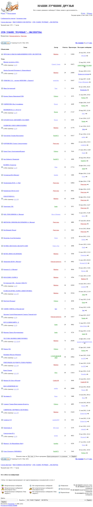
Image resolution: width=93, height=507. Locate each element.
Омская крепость (14, 36)
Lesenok (83, 287)
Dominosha (83, 90)
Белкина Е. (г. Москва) (10, 269)
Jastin (83, 168)
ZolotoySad (83, 413)
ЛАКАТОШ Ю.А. (9, 196)
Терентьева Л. (7, 428)
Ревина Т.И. (7, 349)
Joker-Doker (83, 326)
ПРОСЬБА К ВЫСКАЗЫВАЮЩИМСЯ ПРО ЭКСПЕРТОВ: (22, 54)
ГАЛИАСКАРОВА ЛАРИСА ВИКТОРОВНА (17, 291)
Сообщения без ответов (8, 18)
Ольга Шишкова (83, 82)
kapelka (56, 443)
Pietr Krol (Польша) (9, 301)
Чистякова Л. (7, 396)
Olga (55, 167)
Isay (56, 309)
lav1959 (83, 358)
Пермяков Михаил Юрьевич (12, 354)
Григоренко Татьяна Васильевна (13, 135)
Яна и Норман (55, 214)
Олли (83, 176)
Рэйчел (56, 96)
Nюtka (83, 121)
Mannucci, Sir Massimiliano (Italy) (13, 443)
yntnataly (83, 429)
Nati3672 (56, 135)
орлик (56, 435)
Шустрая (56, 428)
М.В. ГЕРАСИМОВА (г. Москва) (13, 214)
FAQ (83, 13)
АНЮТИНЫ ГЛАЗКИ (85, 65)
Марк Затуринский (9, 88)
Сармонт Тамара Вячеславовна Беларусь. (16, 404)
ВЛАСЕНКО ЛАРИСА (10, 277)
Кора (55, 396)
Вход (3, 13)
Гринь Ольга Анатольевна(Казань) (14, 151)
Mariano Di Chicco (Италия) (11, 380)
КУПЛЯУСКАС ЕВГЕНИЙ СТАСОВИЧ (16, 120)
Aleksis (83, 239)
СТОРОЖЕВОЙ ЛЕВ (56, 356)
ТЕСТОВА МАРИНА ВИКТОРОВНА (15, 338)
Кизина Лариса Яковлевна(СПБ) (13, 96)
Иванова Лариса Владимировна (13, 332)
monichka (56, 80)
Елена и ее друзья (83, 74)
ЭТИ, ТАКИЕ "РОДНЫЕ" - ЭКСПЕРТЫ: (45, 22)
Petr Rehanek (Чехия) (9, 230)
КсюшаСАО (83, 263)
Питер (56, 112)
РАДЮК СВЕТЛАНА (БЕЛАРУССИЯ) (15, 246)
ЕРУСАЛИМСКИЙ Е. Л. (11, 322)
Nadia (83, 153)
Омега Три (56, 246)
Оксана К (83, 437)
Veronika (83, 374)
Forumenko (11, 504)
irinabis (56, 175)
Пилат (56, 104)
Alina (83, 294)
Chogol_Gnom (56, 64)
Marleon (55, 54)
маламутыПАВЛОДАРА (84, 342)
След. (90, 43)
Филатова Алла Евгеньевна (12, 238)
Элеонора (84, 255)
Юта (56, 372)
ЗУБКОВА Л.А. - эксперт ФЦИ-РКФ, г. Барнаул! (18, 80)
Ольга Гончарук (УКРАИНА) (12, 451)
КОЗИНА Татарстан (9, 165)
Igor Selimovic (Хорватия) (11, 159)
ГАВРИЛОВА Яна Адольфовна (13, 104)
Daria (83, 302)
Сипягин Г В (7, 420)
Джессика (24, 36)
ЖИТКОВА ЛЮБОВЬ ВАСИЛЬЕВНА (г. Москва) (19, 222)
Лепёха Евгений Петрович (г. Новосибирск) (17, 70)
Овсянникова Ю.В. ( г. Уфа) (12, 183)
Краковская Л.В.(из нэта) (11, 191)
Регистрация (12, 13)
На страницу (79, 43)
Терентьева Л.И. (8, 206)
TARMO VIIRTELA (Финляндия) (13, 309)
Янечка (83, 271)
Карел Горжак (7, 370)
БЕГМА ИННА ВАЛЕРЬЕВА (12, 253)
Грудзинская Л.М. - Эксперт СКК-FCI (15, 283)
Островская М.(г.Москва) (11, 175)
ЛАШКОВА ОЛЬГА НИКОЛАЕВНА (15, 125)
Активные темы (21, 18)
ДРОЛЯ (83, 55)
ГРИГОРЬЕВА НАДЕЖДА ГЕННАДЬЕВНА (17, 362)
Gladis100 (56, 380)
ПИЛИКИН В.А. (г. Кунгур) (12, 110)
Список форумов (6, 22)
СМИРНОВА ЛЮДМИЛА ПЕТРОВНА (15, 410)
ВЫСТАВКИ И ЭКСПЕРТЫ (22, 22)
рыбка (83, 137)
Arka (83, 129)
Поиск (90, 13)
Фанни (83, 390)
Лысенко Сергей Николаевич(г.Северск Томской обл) (20, 314)
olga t (83, 113)
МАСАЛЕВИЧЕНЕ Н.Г (10, 386)
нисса (83, 216)
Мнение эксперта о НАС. (11, 62)
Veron (56, 238)
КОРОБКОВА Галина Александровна (15, 143)
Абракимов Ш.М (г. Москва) (12, 261)
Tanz (55, 88)
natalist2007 (55, 420)
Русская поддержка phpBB (9, 505)
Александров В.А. (9, 433)
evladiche (83, 145)
